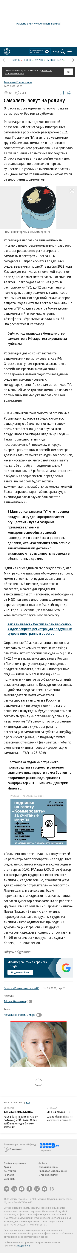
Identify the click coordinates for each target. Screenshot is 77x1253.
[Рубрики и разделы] (69, 51)
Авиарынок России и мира (18, 82)
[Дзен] (21, 1189)
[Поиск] (63, 51)
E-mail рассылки (48, 1174)
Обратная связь (48, 1167)
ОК (68, 72)
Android (42, 1163)
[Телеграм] (6, 1189)
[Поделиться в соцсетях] (69, 92)
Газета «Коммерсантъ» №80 (21, 988)
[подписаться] (30, 1001)
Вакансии (9, 1178)
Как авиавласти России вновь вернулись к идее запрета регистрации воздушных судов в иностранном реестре (39, 629)
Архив (7, 1167)
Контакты (10, 1171)
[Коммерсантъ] (7, 51)
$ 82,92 (16, 60)
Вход (56, 51)
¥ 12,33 (39, 60)
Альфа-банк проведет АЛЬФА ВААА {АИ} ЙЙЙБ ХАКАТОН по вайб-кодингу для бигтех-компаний (21, 1122)
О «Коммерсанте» (15, 1163)
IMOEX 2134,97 (55, 60)
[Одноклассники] (29, 1189)
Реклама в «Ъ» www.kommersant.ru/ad (38, 23)
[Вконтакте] (14, 1189)
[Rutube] (37, 1189)
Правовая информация (52, 1171)
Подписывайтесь (20, 972)
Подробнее (23, 1245)
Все (28, 1102)
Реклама (9, 1174)
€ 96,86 (28, 60)
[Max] (44, 1189)
